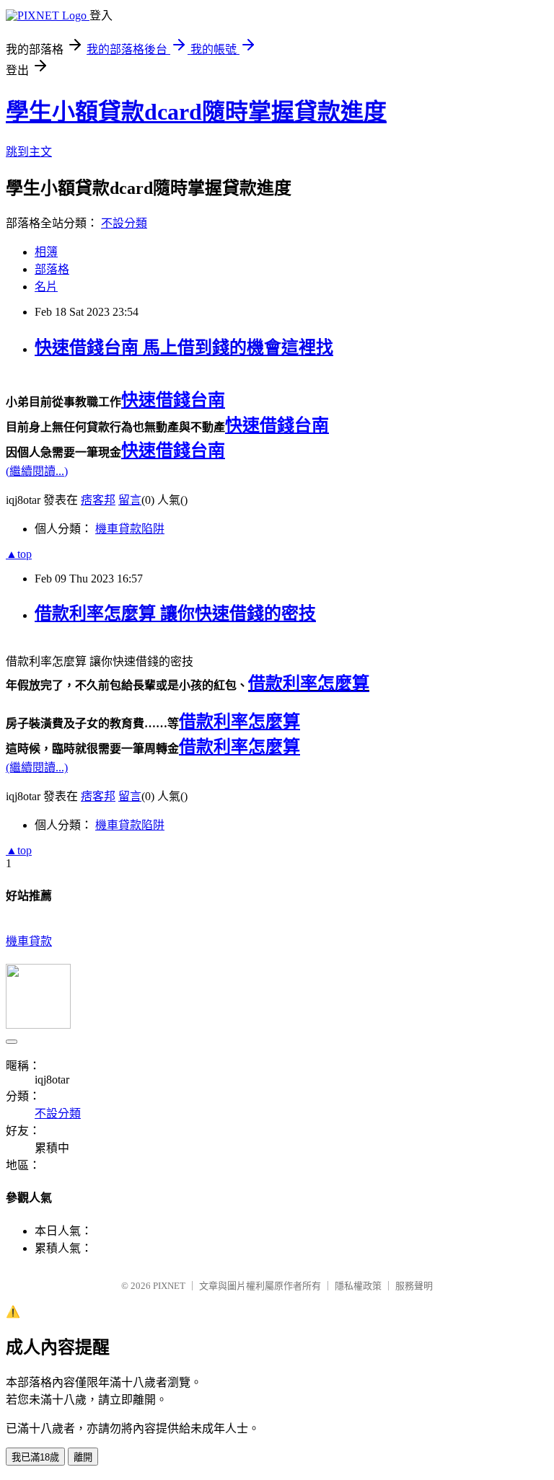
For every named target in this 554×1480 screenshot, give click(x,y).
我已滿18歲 (35, 1457)
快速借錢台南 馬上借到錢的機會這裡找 (184, 347)
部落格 (52, 269)
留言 (129, 500)
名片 (46, 286)
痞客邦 (98, 500)
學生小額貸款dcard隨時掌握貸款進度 (196, 112)
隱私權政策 (358, 1285)
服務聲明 (414, 1285)
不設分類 (124, 223)
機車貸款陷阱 (129, 529)
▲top (19, 554)
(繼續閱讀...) (37, 471)
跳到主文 (29, 152)
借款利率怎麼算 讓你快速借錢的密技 (175, 613)
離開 (83, 1457)
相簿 (46, 252)
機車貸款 (29, 941)
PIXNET (169, 1285)
